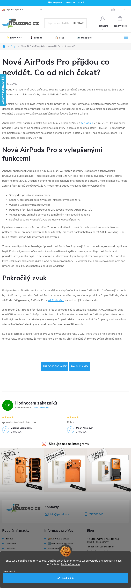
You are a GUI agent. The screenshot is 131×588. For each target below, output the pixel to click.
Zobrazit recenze (40, 407)
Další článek (79, 366)
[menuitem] (14, 38)
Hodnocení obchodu (58, 548)
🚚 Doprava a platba (12, 9)
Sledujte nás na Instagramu (69, 444)
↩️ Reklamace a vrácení (60, 543)
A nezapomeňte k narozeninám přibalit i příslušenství (103, 540)
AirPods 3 (87, 123)
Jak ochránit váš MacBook (100, 546)
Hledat (78, 23)
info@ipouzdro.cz (59, 514)
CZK (119, 9)
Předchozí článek (55, 366)
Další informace (70, 564)
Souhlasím (68, 578)
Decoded (10, 548)
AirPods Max (56, 300)
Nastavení (9, 571)
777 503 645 (96, 514)
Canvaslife (11, 543)
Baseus (9, 538)
